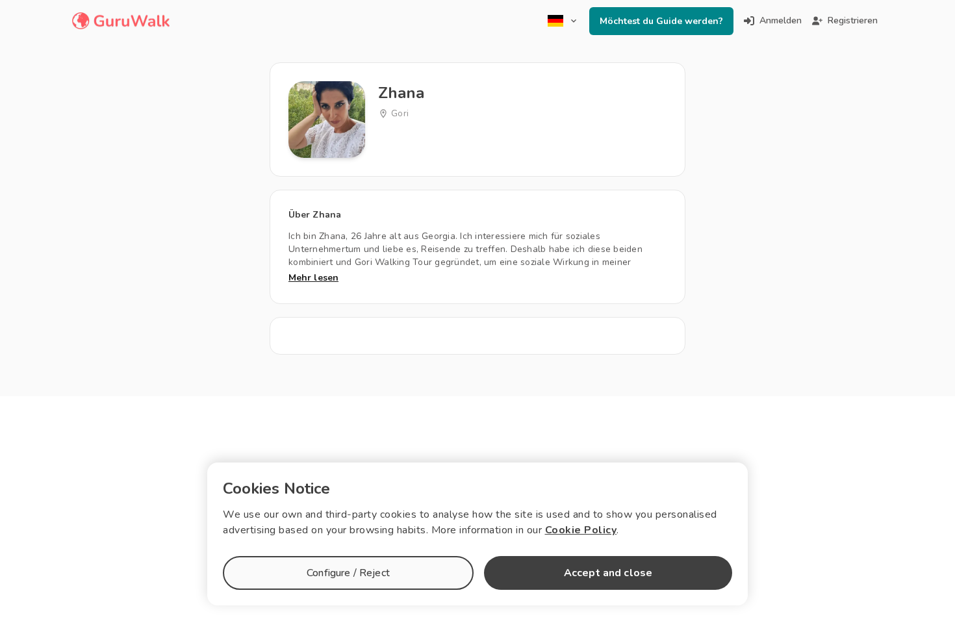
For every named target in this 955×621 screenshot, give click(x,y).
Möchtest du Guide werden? (661, 21)
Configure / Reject (348, 573)
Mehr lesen (313, 278)
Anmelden (780, 20)
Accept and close (608, 573)
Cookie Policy (581, 530)
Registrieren (853, 20)
